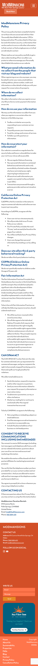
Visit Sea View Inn (18, 630)
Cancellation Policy (11, 662)
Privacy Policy (8, 660)
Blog (5, 654)
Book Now (10, 11)
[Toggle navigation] (33, 6)
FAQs (5, 651)
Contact (6, 657)
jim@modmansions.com (16, 543)
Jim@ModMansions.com (15, 512)
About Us (6, 642)
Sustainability (9, 645)
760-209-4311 (11, 514)
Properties (7, 648)
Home (5, 639)
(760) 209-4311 (13, 540)
